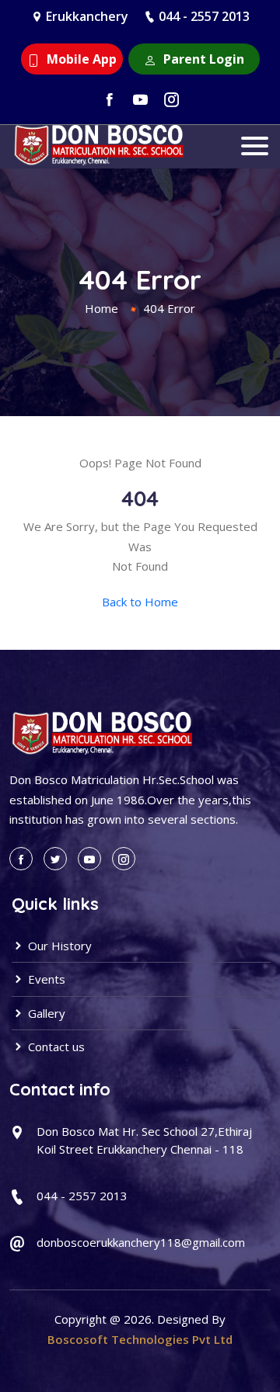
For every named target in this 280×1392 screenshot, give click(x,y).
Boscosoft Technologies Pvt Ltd (140, 1339)
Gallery (45, 1013)
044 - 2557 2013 (204, 16)
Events (45, 979)
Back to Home (140, 601)
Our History (58, 945)
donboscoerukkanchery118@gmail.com (141, 1242)
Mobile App (80, 59)
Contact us (55, 1046)
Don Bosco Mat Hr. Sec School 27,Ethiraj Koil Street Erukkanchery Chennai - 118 (144, 1140)
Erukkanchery (87, 16)
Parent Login (202, 59)
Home (101, 308)
